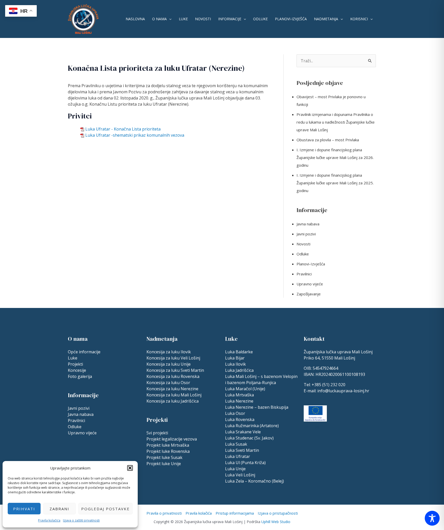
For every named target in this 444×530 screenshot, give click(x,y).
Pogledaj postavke (105, 508)
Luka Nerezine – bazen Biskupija (256, 407)
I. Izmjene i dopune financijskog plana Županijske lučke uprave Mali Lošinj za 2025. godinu (335, 183)
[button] (130, 468)
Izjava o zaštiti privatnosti (81, 520)
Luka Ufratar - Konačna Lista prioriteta (123, 129)
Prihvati (24, 508)
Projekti (75, 364)
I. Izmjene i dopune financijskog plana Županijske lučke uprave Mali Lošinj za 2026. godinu (335, 157)
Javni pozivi (306, 233)
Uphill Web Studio (275, 521)
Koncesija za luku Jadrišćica (172, 401)
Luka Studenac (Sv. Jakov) (249, 438)
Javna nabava (308, 223)
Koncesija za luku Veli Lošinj (173, 358)
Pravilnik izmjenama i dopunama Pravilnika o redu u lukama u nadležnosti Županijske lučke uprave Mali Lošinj (336, 122)
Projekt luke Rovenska (168, 451)
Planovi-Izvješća (291, 18)
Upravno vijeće (310, 283)
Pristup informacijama (235, 513)
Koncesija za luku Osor (168, 382)
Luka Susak (236, 444)
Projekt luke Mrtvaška (167, 445)
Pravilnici (304, 273)
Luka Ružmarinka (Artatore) (252, 425)
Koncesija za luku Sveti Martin (175, 370)
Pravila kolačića (49, 520)
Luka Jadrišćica (239, 370)
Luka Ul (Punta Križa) (245, 462)
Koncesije (77, 370)
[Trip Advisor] (316, 427)
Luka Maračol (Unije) (245, 389)
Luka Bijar (235, 358)
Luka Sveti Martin (242, 450)
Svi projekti (157, 433)
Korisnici (359, 18)
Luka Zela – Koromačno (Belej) (254, 481)
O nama (159, 18)
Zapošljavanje (309, 293)
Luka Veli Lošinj (240, 475)
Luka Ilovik (235, 364)
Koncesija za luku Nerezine (172, 389)
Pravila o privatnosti (164, 513)
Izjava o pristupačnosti (278, 513)
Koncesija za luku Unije (168, 364)
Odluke (260, 18)
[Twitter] (338, 427)
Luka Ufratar (237, 456)
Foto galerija (80, 376)
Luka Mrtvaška (239, 395)
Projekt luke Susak (164, 457)
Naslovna (135, 18)
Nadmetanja (326, 18)
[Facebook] (327, 427)
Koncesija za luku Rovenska (172, 376)
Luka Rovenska (239, 419)
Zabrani (59, 508)
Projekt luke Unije (163, 463)
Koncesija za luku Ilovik (168, 352)
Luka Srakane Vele (243, 432)
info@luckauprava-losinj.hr (343, 391)
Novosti (203, 18)
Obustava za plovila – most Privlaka (328, 139)
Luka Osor (235, 413)
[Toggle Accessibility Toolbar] (432, 518)
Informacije (229, 18)
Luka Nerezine (239, 401)
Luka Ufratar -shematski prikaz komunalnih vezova (134, 135)
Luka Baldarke (239, 352)
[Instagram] (306, 427)
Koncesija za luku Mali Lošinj (173, 395)
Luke (183, 18)
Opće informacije (84, 352)
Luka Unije (235, 469)
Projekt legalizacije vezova (171, 439)
